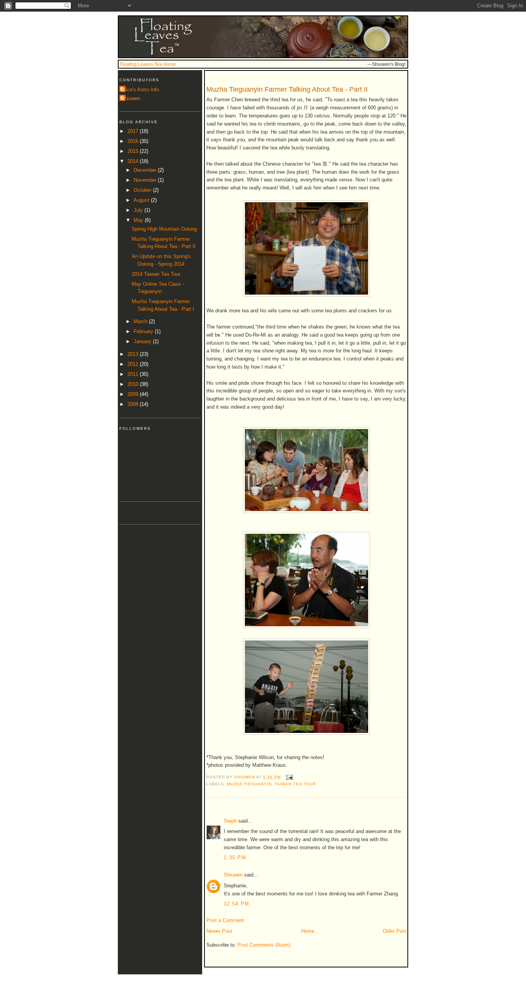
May (139, 220)
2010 (133, 384)
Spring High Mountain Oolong (164, 229)
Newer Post (219, 931)
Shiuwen (233, 875)
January (143, 341)
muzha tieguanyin (249, 784)
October (143, 190)
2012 (133, 364)
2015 (133, 151)
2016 (133, 141)
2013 (133, 354)
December (146, 170)
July (139, 210)
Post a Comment (225, 920)
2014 (133, 161)
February (144, 331)
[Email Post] (289, 777)
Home (307, 931)
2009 (133, 394)
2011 (133, 374)
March (141, 321)
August (142, 200)
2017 (133, 131)
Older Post (395, 931)
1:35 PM (235, 857)
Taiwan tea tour (295, 784)
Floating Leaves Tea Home (148, 64)
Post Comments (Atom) (264, 945)
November (146, 180)
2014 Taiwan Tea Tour (156, 274)
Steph (230, 821)
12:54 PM (236, 904)
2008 (133, 404)
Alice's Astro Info (140, 89)
